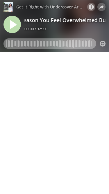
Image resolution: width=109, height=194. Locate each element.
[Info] (91, 7)
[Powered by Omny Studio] (103, 44)
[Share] (101, 7)
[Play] (12, 24)
